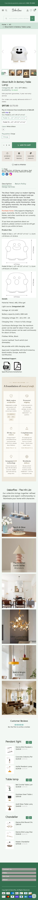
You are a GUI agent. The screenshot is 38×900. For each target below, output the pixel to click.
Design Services (8, 187)
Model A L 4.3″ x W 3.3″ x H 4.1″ (14, 118)
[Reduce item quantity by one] (3, 145)
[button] (6, 10)
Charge (5, 137)
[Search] (32, 18)
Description (7, 184)
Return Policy (20, 184)
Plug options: (8, 134)
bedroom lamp (12, 172)
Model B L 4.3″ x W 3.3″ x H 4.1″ (14, 122)
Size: (13, 115)
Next (35, 73)
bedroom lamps (25, 172)
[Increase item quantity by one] (9, 145)
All (12, 88)
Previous (2, 73)
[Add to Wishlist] (8, 748)
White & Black (3, 129)
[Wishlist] (31, 10)
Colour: (9, 126)
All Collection (7, 170)
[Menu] (2, 10)
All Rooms (16, 170)
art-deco (24, 170)
